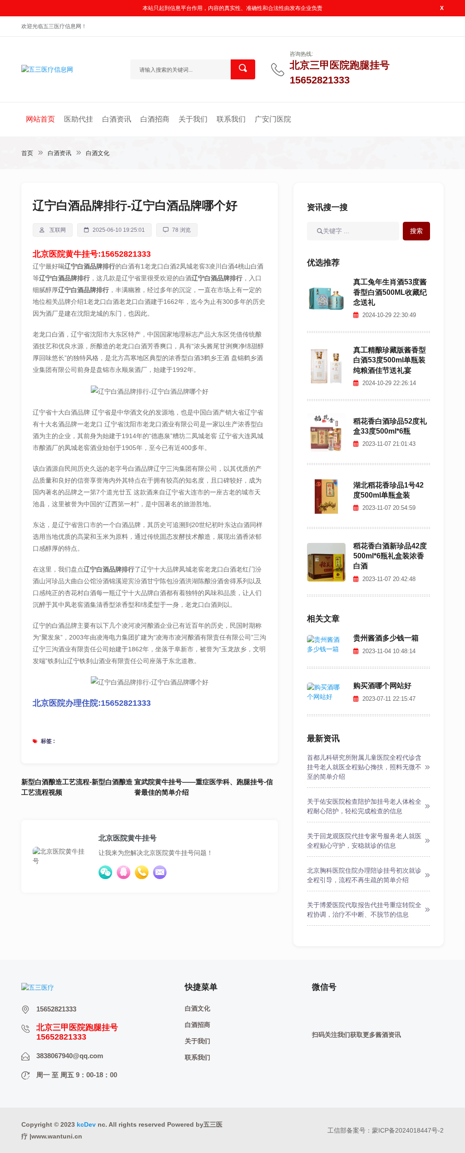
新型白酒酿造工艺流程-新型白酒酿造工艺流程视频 (77, 787)
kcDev (86, 1124)
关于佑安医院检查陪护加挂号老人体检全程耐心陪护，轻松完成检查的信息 (364, 806)
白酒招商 (154, 119)
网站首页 (40, 119)
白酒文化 (97, 153)
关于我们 (193, 119)
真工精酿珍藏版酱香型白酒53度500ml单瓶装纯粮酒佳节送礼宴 (389, 360)
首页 (27, 153)
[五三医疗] (37, 987)
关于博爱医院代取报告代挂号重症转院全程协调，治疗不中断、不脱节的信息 (364, 909)
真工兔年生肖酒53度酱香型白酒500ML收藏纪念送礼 (390, 292)
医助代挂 (78, 119)
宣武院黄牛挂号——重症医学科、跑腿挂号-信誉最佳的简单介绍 (203, 787)
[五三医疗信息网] (47, 69)
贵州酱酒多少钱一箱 (386, 638)
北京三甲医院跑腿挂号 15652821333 (340, 68)
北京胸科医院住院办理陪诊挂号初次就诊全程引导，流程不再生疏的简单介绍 (364, 875)
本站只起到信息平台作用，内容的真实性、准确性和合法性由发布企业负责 (232, 8)
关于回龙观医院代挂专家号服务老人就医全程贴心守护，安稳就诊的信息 (364, 840)
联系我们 (231, 119)
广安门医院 (273, 119)
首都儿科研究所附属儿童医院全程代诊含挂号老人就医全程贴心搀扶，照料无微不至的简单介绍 (364, 767)
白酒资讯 (116, 119)
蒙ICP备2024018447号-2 (408, 1130)
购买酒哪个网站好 (382, 685)
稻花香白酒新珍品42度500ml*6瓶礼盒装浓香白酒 (390, 556)
